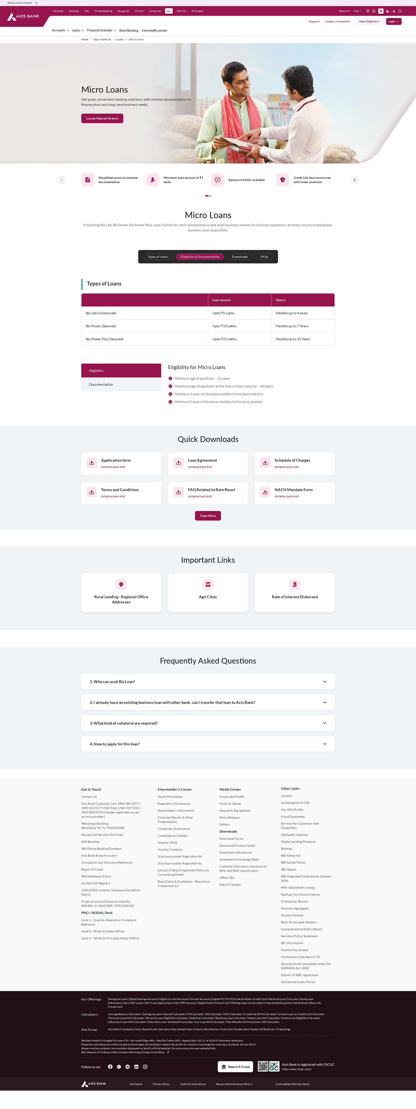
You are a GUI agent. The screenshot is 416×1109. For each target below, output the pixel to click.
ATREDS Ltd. (267, 1029)
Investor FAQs (167, 842)
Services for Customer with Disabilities (300, 826)
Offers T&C (227, 877)
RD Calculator (214, 1014)
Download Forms (231, 838)
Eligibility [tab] (96, 370)
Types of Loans (158, 256)
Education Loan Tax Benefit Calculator (171, 1022)
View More (208, 515)
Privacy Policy (161, 1084)
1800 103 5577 (91, 808)
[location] (368, 11)
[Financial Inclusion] (115, 30)
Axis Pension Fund (215, 1029)
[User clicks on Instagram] (145, 1066)
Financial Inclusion (99, 30)
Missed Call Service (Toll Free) (102, 835)
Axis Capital (251, 1029)
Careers (286, 796)
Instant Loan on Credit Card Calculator (302, 1014)
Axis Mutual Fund (146, 1029)
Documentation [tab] (101, 384)
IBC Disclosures (292, 943)
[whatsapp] (374, 11)
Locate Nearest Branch (102, 118)
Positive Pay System (295, 950)
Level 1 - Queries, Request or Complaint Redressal (108, 922)
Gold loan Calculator (202, 1018)
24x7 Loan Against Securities (162, 1002)
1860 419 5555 (128, 808)
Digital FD (218, 999)
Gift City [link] (181, 11)
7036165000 (115, 828)
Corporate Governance (174, 828)
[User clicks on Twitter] (119, 1066)
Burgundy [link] (123, 11)
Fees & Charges (230, 884)
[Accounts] (68, 30)
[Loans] (83, 30)
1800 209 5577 (128, 803)
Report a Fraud (239, 1067)
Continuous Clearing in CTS (300, 957)
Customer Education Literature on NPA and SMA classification (243, 868)
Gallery (224, 824)
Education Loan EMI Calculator (127, 1022)
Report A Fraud (92, 869)
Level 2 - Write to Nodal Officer (103, 931)
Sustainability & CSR (295, 802)
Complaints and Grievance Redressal (106, 862)
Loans (76, 30)
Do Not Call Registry (95, 883)
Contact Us (89, 796)
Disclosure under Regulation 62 (180, 863)
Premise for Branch (294, 901)
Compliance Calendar (173, 835)
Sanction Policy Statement (299, 936)
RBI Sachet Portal (293, 862)
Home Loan (307, 999)
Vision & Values (230, 803)
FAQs (264, 256)
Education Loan (118, 1002)
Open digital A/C (369, 21)
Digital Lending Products (298, 841)
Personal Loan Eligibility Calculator (167, 1018)
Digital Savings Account (144, 999)
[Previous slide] (61, 180)
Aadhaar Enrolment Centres (300, 894)
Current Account (200, 999)
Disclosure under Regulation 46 (180, 856)
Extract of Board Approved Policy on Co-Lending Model (183, 872)
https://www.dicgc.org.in (297, 1069)
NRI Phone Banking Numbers (101, 848)
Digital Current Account (173, 999)
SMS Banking (90, 841)
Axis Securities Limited (172, 1029)
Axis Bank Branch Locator (99, 855)
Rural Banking (128, 30)
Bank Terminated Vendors (299, 922)
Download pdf (113, 467)
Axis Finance (195, 1029)
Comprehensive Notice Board (301, 929)
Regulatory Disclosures (174, 803)
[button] (358, 11)
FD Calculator (195, 1014)
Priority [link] (139, 11)
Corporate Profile (231, 796)
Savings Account (118, 999)
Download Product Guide (237, 845)
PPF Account (189, 1002)
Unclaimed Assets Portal (298, 982)
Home (84, 39)
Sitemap (286, 848)
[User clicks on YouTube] (127, 1066)
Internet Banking (275, 1002)
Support (314, 21)
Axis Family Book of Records (304, 1002)
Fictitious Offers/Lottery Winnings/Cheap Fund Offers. (133, 1052)
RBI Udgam (288, 869)
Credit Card (260, 999)
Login (392, 21)
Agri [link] (168, 11)
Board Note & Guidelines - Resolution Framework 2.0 (184, 884)
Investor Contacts (170, 849)
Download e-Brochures (235, 852)
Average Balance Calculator (124, 1014)
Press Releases (229, 817)
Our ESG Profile (292, 809)
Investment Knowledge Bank (239, 859)
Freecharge (283, 1029)
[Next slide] (354, 180)
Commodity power (154, 30)
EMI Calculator (233, 1014)
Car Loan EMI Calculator (210, 1022)
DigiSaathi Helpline (294, 835)
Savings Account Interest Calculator (164, 1014)
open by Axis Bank (252, 1002)
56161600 (105, 906)
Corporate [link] (155, 11)
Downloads (240, 256)
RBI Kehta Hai (291, 855)
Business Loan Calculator (231, 1018)
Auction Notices (292, 915)
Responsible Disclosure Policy (234, 1084)
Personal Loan (277, 999)
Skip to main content (20, 2)
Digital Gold (205, 1002)
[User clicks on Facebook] (110, 1066)
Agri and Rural (102, 39)
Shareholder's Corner (175, 789)
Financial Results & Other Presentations (175, 820)
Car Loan (293, 999)
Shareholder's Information (176, 810)
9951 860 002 (124, 906)
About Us (344, 11)
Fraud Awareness (293, 816)
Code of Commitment (193, 1084)
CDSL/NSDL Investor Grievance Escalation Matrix (110, 892)
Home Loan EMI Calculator (264, 1018)
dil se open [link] (197, 11)
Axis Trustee (235, 1029)
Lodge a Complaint (337, 21)
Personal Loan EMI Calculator (127, 1018)
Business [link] (74, 11)
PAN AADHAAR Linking (298, 887)
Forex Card (115, 1006)
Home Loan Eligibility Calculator (301, 1018)
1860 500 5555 (91, 812)
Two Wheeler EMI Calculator (244, 1022)
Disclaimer (136, 1084)
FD (227, 999)
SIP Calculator (271, 1022)
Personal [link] (58, 11)
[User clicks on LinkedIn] (136, 1066)
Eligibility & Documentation (200, 256)
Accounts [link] (58, 30)
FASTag (235, 1002)
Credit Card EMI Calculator (260, 1014)
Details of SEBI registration (300, 975)
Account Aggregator (295, 908)
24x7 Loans (136, 1002)
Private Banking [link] (103, 11)
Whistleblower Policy (96, 876)
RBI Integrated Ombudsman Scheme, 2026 (306, 878)
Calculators (89, 1014)
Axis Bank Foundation (121, 1029)
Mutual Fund (222, 1002)
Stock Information (170, 796)
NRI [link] (86, 11)
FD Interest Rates (241, 999)
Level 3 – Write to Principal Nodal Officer (110, 938)
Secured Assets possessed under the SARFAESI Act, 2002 (306, 966)
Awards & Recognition (235, 810)
